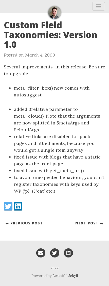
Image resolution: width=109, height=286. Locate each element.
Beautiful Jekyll (65, 275)
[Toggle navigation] (98, 6)
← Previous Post (24, 223)
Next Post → (89, 223)
